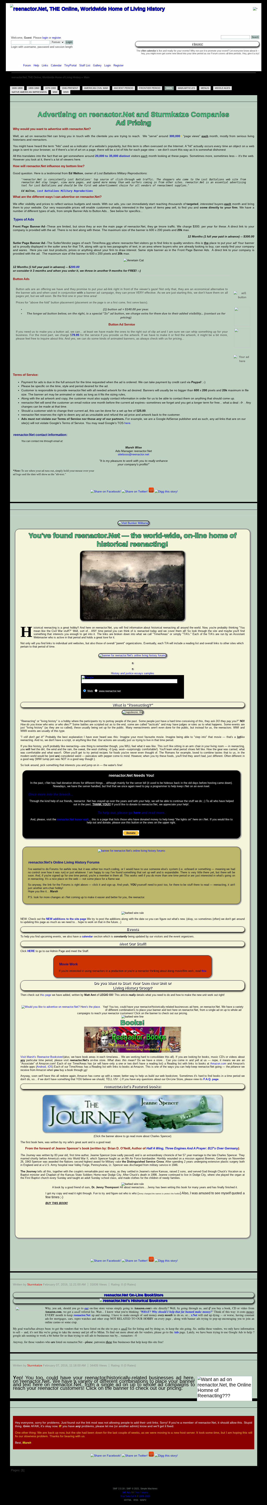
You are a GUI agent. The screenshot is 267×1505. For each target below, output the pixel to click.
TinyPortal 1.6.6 (128, 1496)
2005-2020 (144, 1496)
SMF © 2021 (132, 1488)
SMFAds (126, 1492)
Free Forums (141, 1492)
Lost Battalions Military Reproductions (65, 190)
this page (45, 994)
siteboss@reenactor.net (133, 454)
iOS (50, 1066)
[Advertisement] (133, 83)
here (127, 423)
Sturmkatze (34, 1284)
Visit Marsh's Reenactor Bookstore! (42, 1056)
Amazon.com (218, 1063)
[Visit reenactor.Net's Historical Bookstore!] (133, 1300)
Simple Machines (148, 1488)
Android (41, 1066)
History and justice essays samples (132, 673)
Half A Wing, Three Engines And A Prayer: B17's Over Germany (192, 1148)
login (45, 37)
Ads (176, 1332)
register (56, 37)
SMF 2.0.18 (119, 1488)
